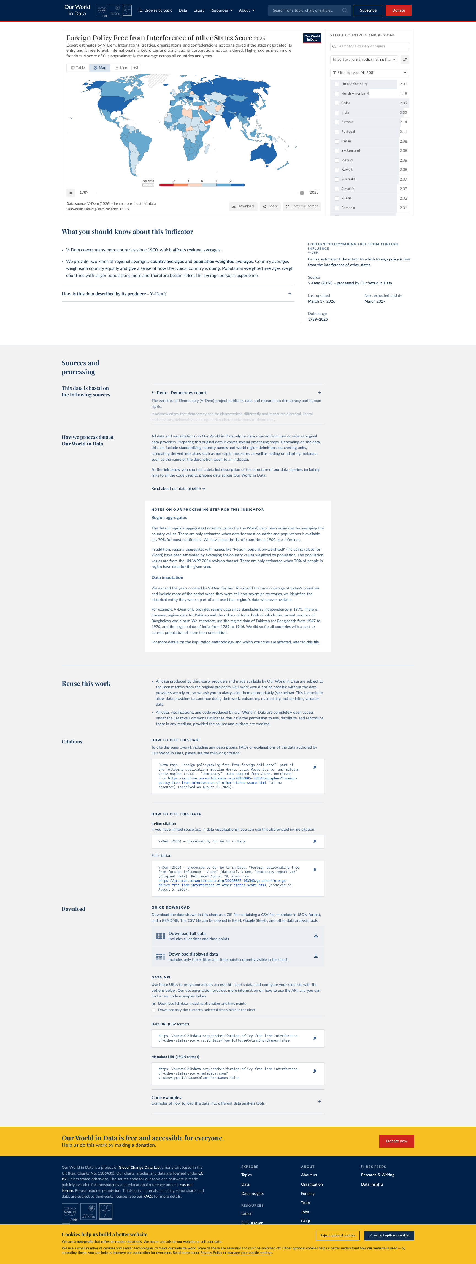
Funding (308, 1194)
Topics (246, 1175)
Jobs (305, 1212)
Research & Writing (377, 1175)
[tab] (78, 68)
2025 (314, 192)
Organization (312, 1184)
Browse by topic (158, 10)
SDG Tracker (252, 1223)
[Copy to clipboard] (309, 767)
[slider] (302, 193)
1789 (84, 192)
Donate (398, 10)
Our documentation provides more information (218, 991)
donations (134, 1242)
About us (309, 1175)
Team (305, 1203)
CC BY (124, 209)
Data (183, 10)
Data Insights (252, 1194)
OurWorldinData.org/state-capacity (92, 209)
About (244, 10)
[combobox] (309, 10)
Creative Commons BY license (199, 718)
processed (345, 283)
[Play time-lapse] (70, 193)
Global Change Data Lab (139, 1168)
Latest (199, 10)
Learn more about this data (135, 204)
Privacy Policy (211, 1253)
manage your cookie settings (249, 1253)
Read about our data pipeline (176, 489)
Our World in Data (77, 10)
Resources (219, 10)
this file (313, 642)
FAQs (148, 1196)
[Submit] (344, 10)
